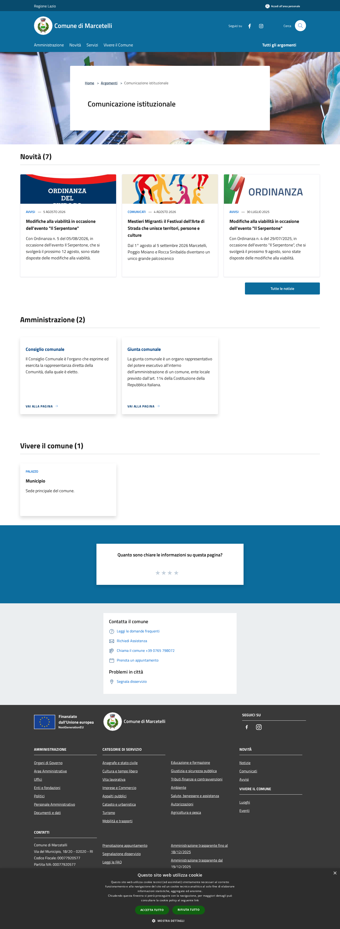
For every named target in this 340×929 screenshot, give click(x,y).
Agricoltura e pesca (186, 812)
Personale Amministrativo (54, 804)
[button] (169, 920)
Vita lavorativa (113, 779)
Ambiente (178, 787)
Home (89, 83)
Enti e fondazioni (47, 787)
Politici (39, 796)
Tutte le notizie (282, 288)
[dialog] (170, 898)
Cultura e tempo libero (120, 771)
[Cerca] (300, 25)
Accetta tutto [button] (152, 910)
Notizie (244, 762)
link (196, 900)
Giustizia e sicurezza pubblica (194, 771)
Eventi (244, 810)
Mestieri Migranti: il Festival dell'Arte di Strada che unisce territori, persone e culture (166, 228)
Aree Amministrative (50, 771)
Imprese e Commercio (119, 787)
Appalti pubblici (114, 796)
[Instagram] (259, 25)
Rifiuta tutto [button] (189, 910)
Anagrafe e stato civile (120, 762)
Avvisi (30, 211)
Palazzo (32, 471)
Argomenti (109, 83)
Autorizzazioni (182, 804)
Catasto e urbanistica (119, 804)
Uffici (38, 779)
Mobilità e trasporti (117, 821)
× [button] (335, 873)
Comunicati (137, 211)
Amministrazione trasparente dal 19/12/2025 (197, 863)
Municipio (35, 480)
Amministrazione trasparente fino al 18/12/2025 (199, 849)
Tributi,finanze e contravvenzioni (197, 779)
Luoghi (244, 802)
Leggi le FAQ (112, 862)
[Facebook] (247, 25)
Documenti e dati (47, 812)
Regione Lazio (45, 6)
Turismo (108, 812)
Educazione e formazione (190, 762)
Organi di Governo (48, 762)
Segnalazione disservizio (121, 853)
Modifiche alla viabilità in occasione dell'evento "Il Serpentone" (61, 225)
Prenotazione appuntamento (124, 845)
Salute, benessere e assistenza (195, 795)
